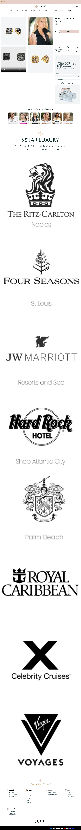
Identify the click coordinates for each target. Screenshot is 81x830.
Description (58, 55)
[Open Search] (70, 6)
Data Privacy (29, 802)
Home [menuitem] (11, 10)
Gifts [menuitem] (39, 10)
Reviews (69, 794)
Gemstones (11, 792)
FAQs (28, 793)
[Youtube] (4, 2)
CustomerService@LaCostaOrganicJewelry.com (40, 822)
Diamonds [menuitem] (32, 10)
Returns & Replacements (32, 800)
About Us (62, 10)
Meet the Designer (13, 794)
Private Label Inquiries (52, 794)
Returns (57, 76)
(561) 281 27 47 (12, 813)
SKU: (56, 28)
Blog (10, 800)
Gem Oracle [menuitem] (47, 10)
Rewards (69, 792)
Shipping (57, 73)
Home (33, 13)
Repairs (28, 798)
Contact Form (12, 811)
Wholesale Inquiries (52, 792)
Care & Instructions (59, 79)
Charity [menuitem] (69, 10)
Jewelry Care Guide (31, 796)
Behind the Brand (12, 796)
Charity (10, 798)
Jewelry (16, 10)
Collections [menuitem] (24, 10)
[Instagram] (2, 2)
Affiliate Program (71, 796)
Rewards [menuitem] (55, 10)
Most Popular (37, 13)
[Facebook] (1, 2)
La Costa (13, 828)
